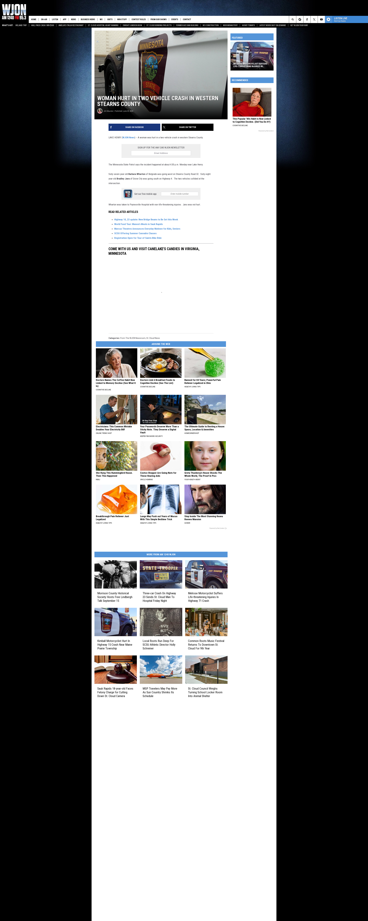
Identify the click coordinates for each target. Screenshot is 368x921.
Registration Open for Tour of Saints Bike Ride (138, 237)
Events (174, 19)
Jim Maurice (108, 111)
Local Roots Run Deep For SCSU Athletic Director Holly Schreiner (159, 644)
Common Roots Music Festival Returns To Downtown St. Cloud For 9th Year (206, 644)
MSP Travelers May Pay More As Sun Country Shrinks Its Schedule (160, 692)
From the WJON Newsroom (132, 338)
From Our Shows (159, 19)
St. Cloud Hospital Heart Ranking (103, 25)
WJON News (128, 137)
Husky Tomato (248, 25)
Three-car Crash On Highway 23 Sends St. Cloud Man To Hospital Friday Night (159, 597)
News (73, 19)
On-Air (44, 19)
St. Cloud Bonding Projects (159, 25)
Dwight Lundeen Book (132, 25)
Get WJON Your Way (299, 25)
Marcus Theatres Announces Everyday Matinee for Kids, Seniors (147, 228)
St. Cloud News (153, 338)
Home (33, 19)
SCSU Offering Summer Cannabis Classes (135, 233)
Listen (55, 19)
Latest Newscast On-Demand (272, 25)
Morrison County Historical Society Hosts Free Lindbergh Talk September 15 (114, 597)
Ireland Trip (21, 25)
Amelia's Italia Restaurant (71, 25)
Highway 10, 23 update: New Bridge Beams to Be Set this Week (146, 219)
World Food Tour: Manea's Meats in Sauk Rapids (138, 224)
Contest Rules (139, 19)
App (64, 19)
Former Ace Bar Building (187, 25)
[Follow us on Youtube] (321, 19)
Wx (101, 19)
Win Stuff (122, 19)
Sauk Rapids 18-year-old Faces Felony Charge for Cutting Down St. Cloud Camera (115, 692)
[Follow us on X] (314, 19)
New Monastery (230, 25)
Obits (110, 19)
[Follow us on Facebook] (306, 19)
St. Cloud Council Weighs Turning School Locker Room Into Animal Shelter (205, 692)
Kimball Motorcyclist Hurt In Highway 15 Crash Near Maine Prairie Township (114, 644)
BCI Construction (211, 25)
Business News (88, 19)
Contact (187, 19)
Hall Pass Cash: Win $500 (42, 25)
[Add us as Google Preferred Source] (299, 19)
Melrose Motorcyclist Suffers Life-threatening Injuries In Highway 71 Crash (205, 597)
